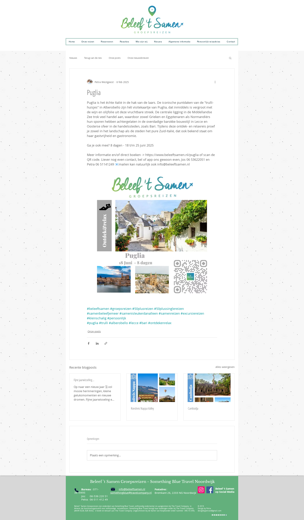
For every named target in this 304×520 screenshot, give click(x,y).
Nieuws (73, 57)
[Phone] (76, 490)
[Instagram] (201, 489)
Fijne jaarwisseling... (84, 380)
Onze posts (115, 57)
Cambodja (193, 408)
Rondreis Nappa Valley (142, 408)
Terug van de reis (93, 57)
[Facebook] (209, 489)
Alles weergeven (225, 367)
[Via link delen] (105, 343)
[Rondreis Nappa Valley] (152, 388)
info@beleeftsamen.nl (132, 489)
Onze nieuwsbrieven (138, 57)
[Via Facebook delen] (88, 343)
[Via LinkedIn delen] (97, 343)
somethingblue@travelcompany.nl (131, 492)
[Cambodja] (209, 388)
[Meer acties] (215, 82)
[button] (230, 57)
